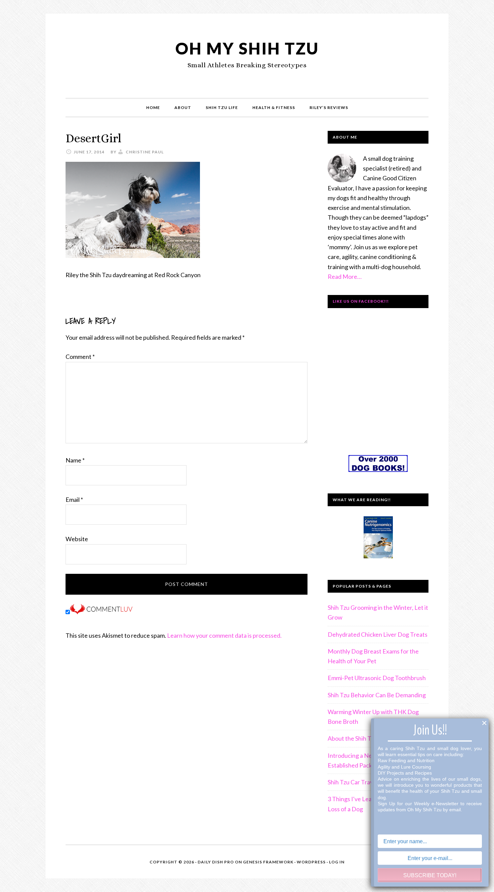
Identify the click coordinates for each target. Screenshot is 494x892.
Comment (80, 356)
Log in (336, 861)
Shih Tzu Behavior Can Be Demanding (377, 695)
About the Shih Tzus (354, 738)
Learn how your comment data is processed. (224, 635)
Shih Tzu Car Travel (353, 782)
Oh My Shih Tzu (247, 48)
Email (74, 499)
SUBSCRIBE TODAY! (429, 875)
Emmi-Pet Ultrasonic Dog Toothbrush (377, 677)
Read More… (345, 276)
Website (77, 539)
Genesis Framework (268, 861)
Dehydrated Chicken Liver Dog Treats (377, 634)
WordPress (311, 861)
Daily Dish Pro (216, 861)
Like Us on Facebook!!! (361, 301)
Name (75, 460)
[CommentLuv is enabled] (101, 612)
